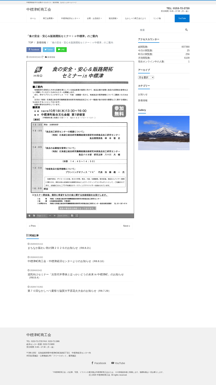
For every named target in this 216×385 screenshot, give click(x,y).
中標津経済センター (69, 18)
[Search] (186, 30)
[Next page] (34, 215)
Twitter (50, 49)
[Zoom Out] (50, 215)
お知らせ (143, 94)
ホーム (33, 18)
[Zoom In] (54, 215)
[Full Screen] (77, 215)
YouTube (182, 18)
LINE (62, 49)
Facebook (34, 49)
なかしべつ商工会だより (135, 18)
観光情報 (113, 18)
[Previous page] (29, 215)
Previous (133, 132)
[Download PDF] (72, 215)
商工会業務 (48, 18)
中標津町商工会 (38, 9)
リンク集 (157, 18)
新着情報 (51, 57)
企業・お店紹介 (93, 18)
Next (194, 132)
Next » (126, 226)
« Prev (32, 226)
